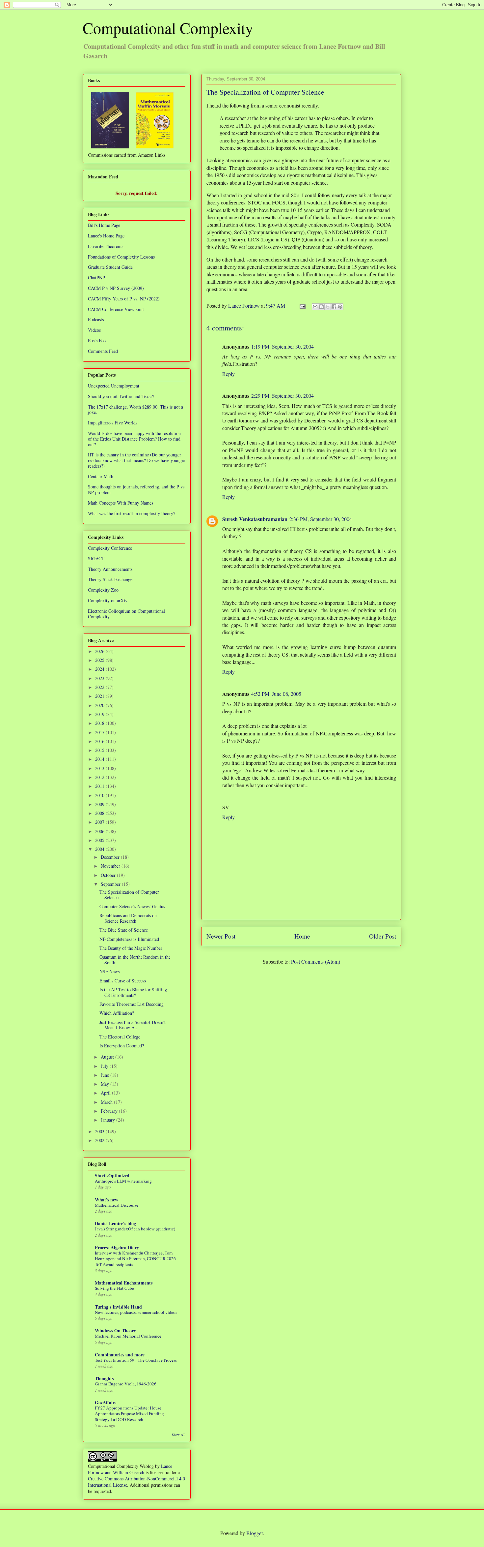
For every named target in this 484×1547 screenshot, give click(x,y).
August (108, 1057)
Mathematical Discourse (116, 1205)
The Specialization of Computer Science (129, 895)
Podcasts (96, 319)
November (111, 866)
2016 (100, 741)
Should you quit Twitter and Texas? (121, 396)
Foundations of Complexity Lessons (121, 257)
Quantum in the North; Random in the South (135, 960)
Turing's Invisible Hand (118, 1306)
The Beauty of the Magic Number (130, 948)
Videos (94, 330)
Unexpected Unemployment (113, 386)
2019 (100, 714)
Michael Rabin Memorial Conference (128, 1336)
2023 (100, 678)
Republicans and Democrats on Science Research (128, 918)
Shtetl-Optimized (112, 1175)
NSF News (109, 971)
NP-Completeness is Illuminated (129, 939)
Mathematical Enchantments (123, 1282)
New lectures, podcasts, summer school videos (136, 1312)
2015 (100, 750)
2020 (100, 705)
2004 (100, 849)
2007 (100, 822)
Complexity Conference (110, 548)
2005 (100, 840)
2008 (100, 813)
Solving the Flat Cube (114, 1288)
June (105, 1075)
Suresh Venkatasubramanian (254, 519)
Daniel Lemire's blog (115, 1223)
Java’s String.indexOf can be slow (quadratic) (135, 1229)
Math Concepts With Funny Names (120, 503)
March (107, 1102)
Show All (178, 1434)
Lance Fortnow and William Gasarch (130, 1469)
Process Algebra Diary (117, 1247)
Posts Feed (98, 340)
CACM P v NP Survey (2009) (116, 288)
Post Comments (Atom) (315, 961)
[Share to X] (327, 306)
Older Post (382, 936)
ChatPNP (96, 277)
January (108, 1120)
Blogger (254, 1533)
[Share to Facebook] (334, 306)
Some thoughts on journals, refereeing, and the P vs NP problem (136, 489)
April (106, 1093)
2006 (100, 831)
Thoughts (104, 1378)
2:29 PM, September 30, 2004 (282, 395)
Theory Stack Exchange (110, 579)
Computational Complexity (168, 27)
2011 (100, 786)
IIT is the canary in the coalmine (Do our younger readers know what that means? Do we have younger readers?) (136, 460)
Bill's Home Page (104, 225)
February (110, 1111)
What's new (106, 1199)
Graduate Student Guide (110, 267)
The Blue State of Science (123, 930)
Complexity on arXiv (107, 600)
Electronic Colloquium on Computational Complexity (126, 614)
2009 (100, 804)
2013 (100, 768)
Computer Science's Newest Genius (132, 906)
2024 (100, 669)
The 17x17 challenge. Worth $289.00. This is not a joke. (135, 410)
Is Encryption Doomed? (121, 1045)
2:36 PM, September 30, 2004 (320, 518)
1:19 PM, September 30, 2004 (282, 346)
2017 (100, 732)
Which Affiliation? (116, 1013)
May (105, 1084)
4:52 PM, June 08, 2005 (276, 693)
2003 (100, 1131)
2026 (100, 651)
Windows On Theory (115, 1330)
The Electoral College (119, 1037)
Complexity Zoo (103, 590)
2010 (100, 795)
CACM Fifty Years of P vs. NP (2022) (124, 298)
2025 (100, 660)
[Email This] (315, 306)
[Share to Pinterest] (340, 306)
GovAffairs (105, 1402)
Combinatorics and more (120, 1354)
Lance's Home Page (106, 235)
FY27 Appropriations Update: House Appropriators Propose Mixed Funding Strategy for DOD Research (129, 1413)
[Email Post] (302, 305)
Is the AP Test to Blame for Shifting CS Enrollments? (133, 992)
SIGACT (96, 558)
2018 (100, 723)
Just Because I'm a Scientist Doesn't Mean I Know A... (132, 1025)
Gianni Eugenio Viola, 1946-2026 (125, 1384)
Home (302, 936)
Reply (228, 373)
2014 (100, 759)
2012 (100, 777)
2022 (100, 687)
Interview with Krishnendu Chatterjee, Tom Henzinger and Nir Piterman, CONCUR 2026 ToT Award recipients (135, 1258)
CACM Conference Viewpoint (116, 309)
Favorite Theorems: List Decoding (131, 1004)
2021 (100, 696)
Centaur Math (100, 476)
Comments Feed (103, 351)
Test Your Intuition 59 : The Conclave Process (136, 1360)
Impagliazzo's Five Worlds (112, 422)
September (111, 884)
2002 (100, 1140)
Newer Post (220, 936)
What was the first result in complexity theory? (131, 513)
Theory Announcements (110, 569)
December (111, 857)
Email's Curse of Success (122, 980)
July (105, 1066)
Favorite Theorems (105, 246)
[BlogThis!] (321, 306)
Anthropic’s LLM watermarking (123, 1181)
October (109, 875)
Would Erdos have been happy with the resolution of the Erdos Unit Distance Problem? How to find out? (134, 439)
